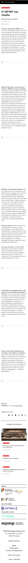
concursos (6, 443)
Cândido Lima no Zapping (10, 458)
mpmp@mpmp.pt (14, 541)
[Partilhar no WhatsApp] (18, 415)
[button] (25, 415)
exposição (6, 455)
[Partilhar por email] (22, 415)
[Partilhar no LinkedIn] (15, 415)
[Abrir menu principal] (7, 2)
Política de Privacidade (14, 555)
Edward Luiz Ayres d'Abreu (9, 19)
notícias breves (5, 7)
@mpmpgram (13, 548)
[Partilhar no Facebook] (9, 415)
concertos (6, 467)
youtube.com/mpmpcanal (14, 550)
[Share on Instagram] (12, 415)
